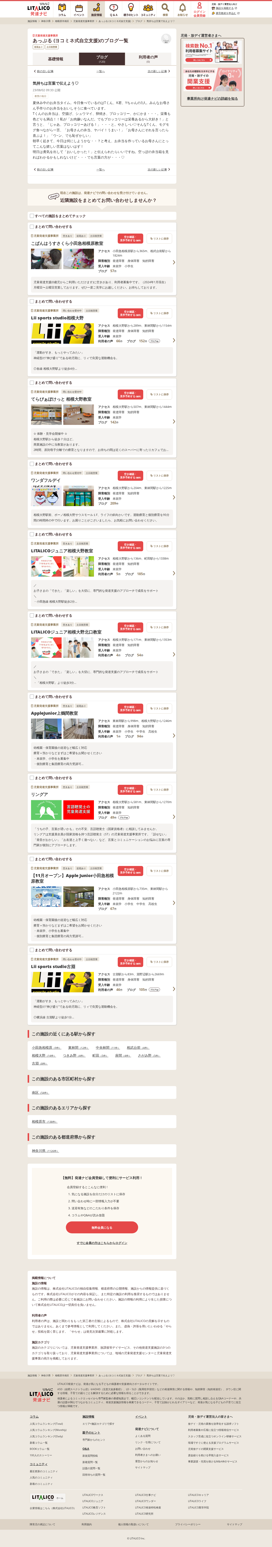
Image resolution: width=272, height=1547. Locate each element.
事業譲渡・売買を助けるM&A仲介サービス (212, 1461)
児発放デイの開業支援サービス (206, 1449)
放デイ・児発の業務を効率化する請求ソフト (213, 1424)
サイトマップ (142, 1467)
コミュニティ (39, 1464)
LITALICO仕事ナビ (145, 1495)
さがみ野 (148, 1055)
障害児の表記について (42, 1524)
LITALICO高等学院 (198, 1507)
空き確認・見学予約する (130, 238)
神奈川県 (44, 1151)
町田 (99, 1055)
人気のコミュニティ (41, 1477)
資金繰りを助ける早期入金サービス (208, 1455)
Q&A (85, 1449)
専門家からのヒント (93, 1440)
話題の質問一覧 (91, 1468)
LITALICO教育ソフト (94, 1507)
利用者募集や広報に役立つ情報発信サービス (213, 1430)
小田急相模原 (45, 1047)
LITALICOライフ (197, 1501)
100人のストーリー (41, 1455)
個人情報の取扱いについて (133, 1524)
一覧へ (100, 71)
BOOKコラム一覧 (40, 1449)
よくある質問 (142, 1436)
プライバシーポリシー (188, 1524)
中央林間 (107, 1047)
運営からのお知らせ (146, 1461)
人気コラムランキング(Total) (46, 1424)
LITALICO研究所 (144, 1513)
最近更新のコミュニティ (44, 1471)
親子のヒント (91, 1432)
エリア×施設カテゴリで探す (98, 1424)
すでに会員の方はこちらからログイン (102, 1243)
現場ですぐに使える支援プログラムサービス (213, 1443)
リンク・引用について (148, 1442)
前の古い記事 (45, 71)
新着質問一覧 (90, 1462)
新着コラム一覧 (39, 1443)
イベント (141, 1416)
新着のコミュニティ (41, 1484)
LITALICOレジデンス (94, 1513)
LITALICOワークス (92, 1495)
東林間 (77, 1047)
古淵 (38, 1063)
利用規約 (87, 1524)
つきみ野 (73, 1055)
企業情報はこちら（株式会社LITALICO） (53, 1508)
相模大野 (43, 1055)
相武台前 (137, 1047)
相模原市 (43, 1121)
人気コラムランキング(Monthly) (48, 1430)
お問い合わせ (142, 1448)
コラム (34, 1416)
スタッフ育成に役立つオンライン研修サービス (215, 1436)
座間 (122, 1055)
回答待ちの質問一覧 (93, 1474)
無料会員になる (102, 1227)
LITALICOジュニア (92, 1501)
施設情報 (88, 1416)
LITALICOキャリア (198, 1495)
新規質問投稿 (90, 1456)
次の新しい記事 (157, 71)
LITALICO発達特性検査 (148, 1507)
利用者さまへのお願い (148, 1455)
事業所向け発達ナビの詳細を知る (212, 98)
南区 (39, 1092)
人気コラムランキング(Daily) (46, 1436)
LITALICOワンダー (145, 1501)
